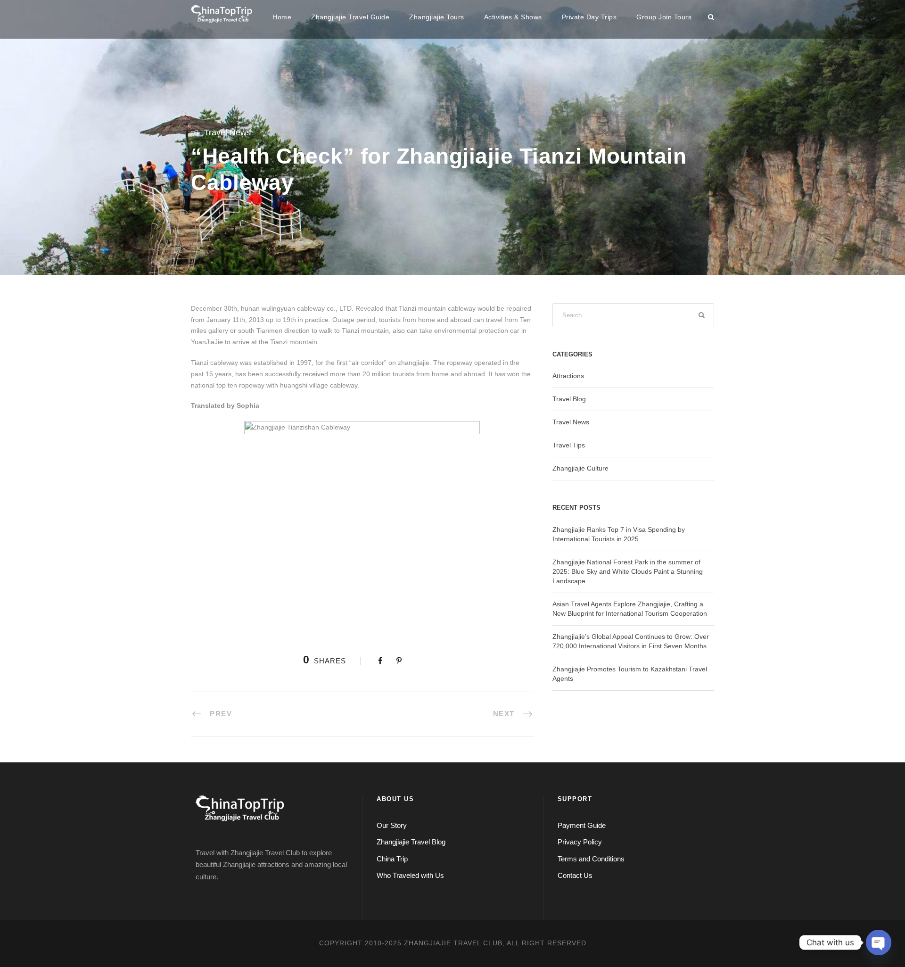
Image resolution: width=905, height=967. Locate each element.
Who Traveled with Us (410, 875)
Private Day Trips (589, 17)
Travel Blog (569, 399)
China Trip (392, 859)
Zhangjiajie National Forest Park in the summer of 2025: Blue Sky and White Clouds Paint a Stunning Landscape (627, 571)
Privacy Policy (580, 842)
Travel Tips (568, 445)
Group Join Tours (663, 17)
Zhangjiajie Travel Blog (411, 842)
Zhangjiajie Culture (580, 468)
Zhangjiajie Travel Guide (350, 17)
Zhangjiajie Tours (436, 17)
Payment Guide (582, 825)
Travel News (227, 132)
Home (281, 17)
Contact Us (575, 875)
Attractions (568, 376)
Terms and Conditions (591, 859)
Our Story (392, 825)
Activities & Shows (513, 17)
